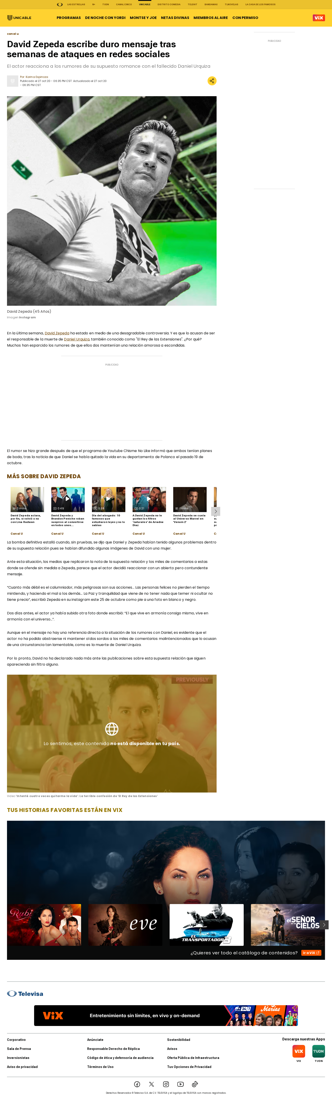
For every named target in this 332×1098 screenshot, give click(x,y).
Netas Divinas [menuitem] (175, 17)
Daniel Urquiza (76, 339)
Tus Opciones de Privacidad (189, 1067)
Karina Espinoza (37, 77)
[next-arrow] (215, 511)
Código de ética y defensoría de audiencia (120, 1058)
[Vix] (319, 17)
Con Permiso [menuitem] (245, 17)
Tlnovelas (231, 4)
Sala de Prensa (19, 1049)
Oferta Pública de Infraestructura (193, 1058)
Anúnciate (95, 1040)
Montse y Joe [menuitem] (143, 17)
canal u (13, 34)
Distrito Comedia (169, 4)
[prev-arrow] (4, 925)
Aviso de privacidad (22, 1067)
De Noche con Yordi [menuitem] (105, 17)
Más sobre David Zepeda (44, 476)
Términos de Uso (100, 1067)
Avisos (172, 1049)
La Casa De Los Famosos (260, 4)
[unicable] (19, 18)
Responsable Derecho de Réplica (113, 1049)
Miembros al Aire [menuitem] (211, 17)
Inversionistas (18, 1058)
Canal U (17, 534)
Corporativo (16, 1040)
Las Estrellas (76, 4)
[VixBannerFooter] (166, 1015)
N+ (93, 4)
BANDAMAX (211, 4)
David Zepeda (57, 333)
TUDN (105, 4)
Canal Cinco (124, 4)
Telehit (192, 4)
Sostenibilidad (178, 1040)
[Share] (212, 80)
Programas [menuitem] (69, 17)
